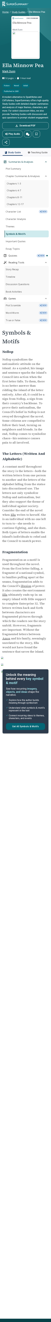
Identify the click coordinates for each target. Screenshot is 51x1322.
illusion (26, 586)
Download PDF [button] (27, 125)
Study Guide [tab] (14, 152)
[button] (27, 134)
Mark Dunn (8, 71)
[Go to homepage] (15, 4)
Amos (6, 638)
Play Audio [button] (14, 134)
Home (5, 12)
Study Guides (19, 12)
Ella (13, 515)
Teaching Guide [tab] (39, 152)
